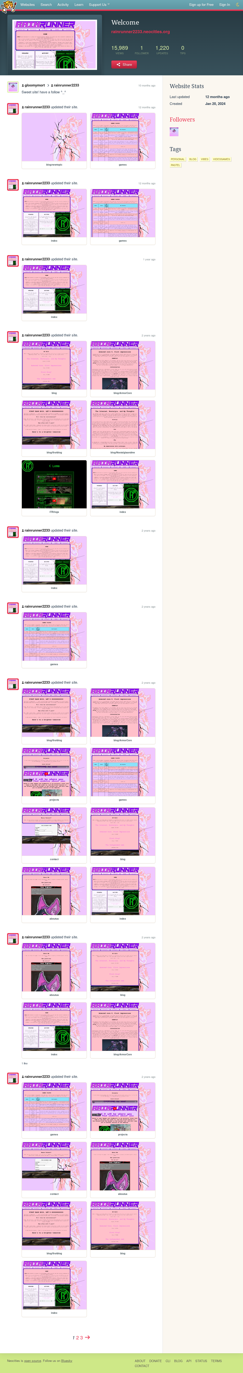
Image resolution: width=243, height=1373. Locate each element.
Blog (178, 1361)
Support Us (98, 4)
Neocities (13, 1360)
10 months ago (146, 85)
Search (46, 4)
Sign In (224, 4)
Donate (155, 1361)
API (189, 1361)
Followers (182, 120)
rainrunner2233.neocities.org (140, 31)
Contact (142, 1366)
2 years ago (148, 335)
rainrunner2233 (66, 85)
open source (32, 1360)
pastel (175, 165)
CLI (168, 1361)
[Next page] (87, 1337)
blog (192, 159)
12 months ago (146, 107)
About (140, 1361)
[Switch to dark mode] (238, 4)
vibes (204, 159)
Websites (27, 4)
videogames (221, 159)
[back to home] (8, 6)
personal (178, 159)
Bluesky (66, 1360)
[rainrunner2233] (13, 109)
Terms (216, 1361)
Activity (63, 4)
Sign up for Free (201, 4)
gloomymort (35, 85)
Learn (79, 4)
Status (201, 1361)
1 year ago (149, 259)
